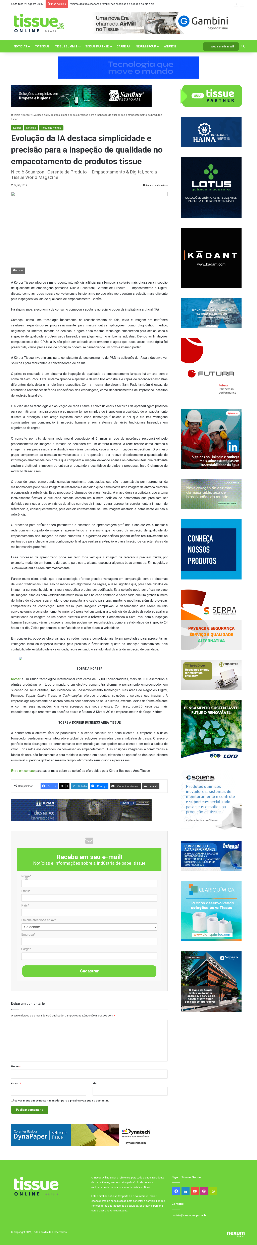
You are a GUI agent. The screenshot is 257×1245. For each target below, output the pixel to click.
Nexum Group (146, 46)
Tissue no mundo (51, 127)
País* (25, 905)
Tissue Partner (97, 46)
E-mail (16, 1083)
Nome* (26, 876)
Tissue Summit (66, 46)
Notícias (20, 46)
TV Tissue (42, 46)
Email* (25, 891)
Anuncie (170, 46)
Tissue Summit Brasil (221, 46)
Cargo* (26, 949)
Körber (26, 114)
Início (16, 114)
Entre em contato (23, 771)
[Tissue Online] (38, 23)
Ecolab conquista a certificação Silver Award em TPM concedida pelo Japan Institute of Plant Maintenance (131, 3)
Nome (15, 1066)
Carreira (123, 46)
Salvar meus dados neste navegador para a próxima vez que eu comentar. (61, 1100)
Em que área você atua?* (38, 920)
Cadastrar (89, 971)
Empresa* (28, 934)
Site (95, 1083)
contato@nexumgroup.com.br (189, 1215)
